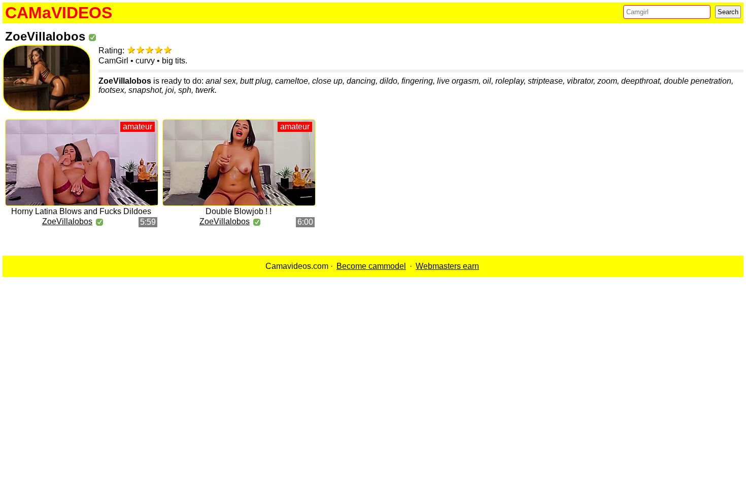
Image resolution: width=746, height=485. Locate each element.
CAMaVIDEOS (58, 13)
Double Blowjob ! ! (239, 211)
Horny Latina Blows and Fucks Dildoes (81, 211)
